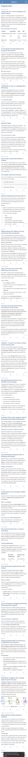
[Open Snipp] (4, 43)
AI (1, 46)
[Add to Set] (11, 43)
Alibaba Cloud (23, 127)
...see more (25, 41)
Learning (3, 83)
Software (3, 9)
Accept (23, 753)
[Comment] (17, 43)
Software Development (5, 713)
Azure (2, 526)
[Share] (23, 43)
